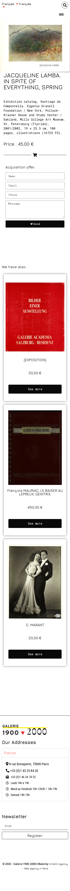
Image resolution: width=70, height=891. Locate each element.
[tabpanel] (35, 779)
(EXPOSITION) (35, 360)
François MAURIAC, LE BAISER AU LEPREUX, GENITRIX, (35, 492)
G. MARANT (35, 625)
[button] (65, 5)
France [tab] (10, 753)
